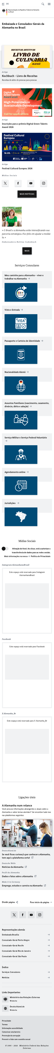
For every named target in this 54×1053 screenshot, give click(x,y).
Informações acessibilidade (12, 1028)
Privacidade (6, 1021)
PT (3, 4)
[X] (8, 184)
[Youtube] (33, 184)
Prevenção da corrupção (11, 1036)
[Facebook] (21, 184)
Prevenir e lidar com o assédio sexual (16, 1039)
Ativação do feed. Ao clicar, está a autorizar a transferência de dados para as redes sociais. (31, 550)
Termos (5, 1024)
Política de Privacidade (40, 556)
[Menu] (49, 4)
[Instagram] (46, 184)
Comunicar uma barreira (11, 1032)
